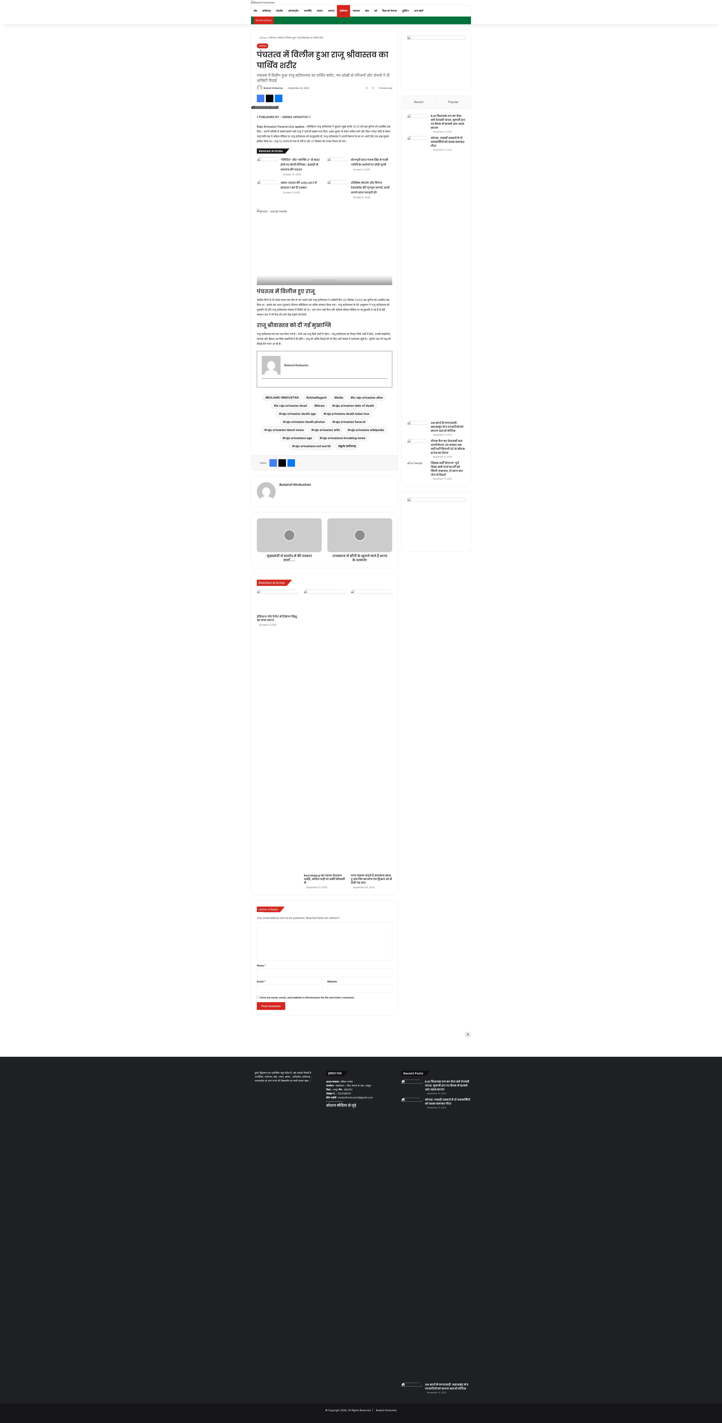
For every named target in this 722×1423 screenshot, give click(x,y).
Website (332, 981)
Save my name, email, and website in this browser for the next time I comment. (307, 997)
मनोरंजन (343, 10)
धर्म (375, 10)
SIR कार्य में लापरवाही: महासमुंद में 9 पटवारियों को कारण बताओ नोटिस (447, 427)
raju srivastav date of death (354, 405)
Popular (453, 102)
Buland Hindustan (273, 88)
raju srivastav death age (298, 414)
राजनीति (308, 10)
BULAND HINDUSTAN (283, 397)
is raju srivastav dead (291, 405)
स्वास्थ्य (356, 10)
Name (261, 965)
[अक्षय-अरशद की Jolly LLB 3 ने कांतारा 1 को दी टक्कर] (267, 187)
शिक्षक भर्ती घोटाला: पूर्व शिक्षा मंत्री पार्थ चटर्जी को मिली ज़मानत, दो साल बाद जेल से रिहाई (447, 469)
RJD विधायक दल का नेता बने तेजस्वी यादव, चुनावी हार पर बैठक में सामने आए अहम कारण (448, 122)
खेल (367, 10)
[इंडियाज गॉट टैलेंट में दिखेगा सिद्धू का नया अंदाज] (277, 601)
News (320, 405)
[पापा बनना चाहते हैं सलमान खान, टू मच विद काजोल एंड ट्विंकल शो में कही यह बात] (371, 731)
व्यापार (320, 10)
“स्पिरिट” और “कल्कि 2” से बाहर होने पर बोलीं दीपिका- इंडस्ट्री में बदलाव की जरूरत (300, 164)
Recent (418, 102)
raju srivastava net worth (312, 446)
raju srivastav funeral (349, 422)
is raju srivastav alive (368, 397)
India (339, 397)
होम (255, 10)
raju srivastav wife (326, 430)
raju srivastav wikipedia (367, 430)
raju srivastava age (298, 438)
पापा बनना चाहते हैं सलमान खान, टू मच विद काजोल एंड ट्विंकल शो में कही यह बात (371, 879)
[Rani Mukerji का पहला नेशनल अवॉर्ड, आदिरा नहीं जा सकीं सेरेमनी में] (324, 731)
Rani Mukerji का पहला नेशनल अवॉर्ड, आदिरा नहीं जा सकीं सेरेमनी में (324, 879)
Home (262, 37)
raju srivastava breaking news (344, 438)
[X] (333, 1113)
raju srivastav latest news (285, 430)
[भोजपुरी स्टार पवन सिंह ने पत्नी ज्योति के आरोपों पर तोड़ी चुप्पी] (337, 164)
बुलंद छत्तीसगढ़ (348, 446)
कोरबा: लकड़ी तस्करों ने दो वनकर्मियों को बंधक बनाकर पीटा (447, 142)
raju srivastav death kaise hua (347, 414)
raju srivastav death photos (305, 422)
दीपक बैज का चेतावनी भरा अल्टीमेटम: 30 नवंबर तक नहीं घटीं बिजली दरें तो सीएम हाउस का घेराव (448, 447)
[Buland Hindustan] (263, 2)
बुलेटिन (405, 10)
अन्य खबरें (418, 10)
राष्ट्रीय (279, 10)
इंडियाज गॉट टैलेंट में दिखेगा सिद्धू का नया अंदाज (277, 618)
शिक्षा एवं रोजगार (389, 10)
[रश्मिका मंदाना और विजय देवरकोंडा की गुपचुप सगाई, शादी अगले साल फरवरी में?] (337, 187)
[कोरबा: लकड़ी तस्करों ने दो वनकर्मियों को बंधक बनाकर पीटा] (417, 277)
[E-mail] (263, 384)
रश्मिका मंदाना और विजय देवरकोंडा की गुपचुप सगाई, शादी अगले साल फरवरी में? (370, 187)
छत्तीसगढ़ (266, 10)
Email (261, 981)
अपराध (331, 10)
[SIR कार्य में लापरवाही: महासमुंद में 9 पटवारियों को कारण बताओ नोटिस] (417, 428)
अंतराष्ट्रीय (293, 10)
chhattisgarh (317, 397)
